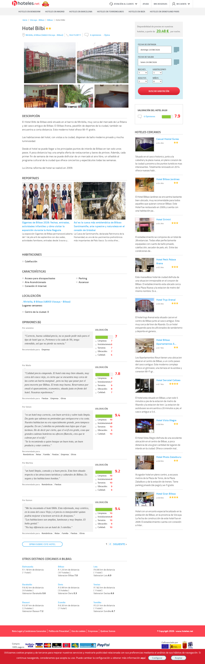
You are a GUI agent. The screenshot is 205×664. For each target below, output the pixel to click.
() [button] (45, 35)
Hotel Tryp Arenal (166, 299)
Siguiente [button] (119, 544)
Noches (142, 69)
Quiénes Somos (107, 631)
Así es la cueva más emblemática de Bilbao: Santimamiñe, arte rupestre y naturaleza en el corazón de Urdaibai (99, 226)
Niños (156, 77)
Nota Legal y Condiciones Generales (29, 631)
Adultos (142, 77)
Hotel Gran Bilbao (166, 493)
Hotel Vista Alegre (166, 420)
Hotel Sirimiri (163, 219)
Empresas (93, 631)
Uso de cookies (78, 631)
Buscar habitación (159, 91)
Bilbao (50, 20)
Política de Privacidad (59, 631)
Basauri (26, 602)
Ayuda (146, 3)
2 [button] (110, 544)
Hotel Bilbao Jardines (168, 179)
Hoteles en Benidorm (29, 11)
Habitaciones (159, 69)
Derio (60, 584)
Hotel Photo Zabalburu (168, 457)
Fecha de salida (146, 56)
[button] (102, 332)
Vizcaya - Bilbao (37, 20)
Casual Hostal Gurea (167, 139)
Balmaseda (27, 566)
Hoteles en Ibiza (137, 11)
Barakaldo (27, 584)
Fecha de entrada (147, 44)
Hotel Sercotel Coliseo (168, 380)
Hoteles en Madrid (54, 11)
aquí (143, 658)
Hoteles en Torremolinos (110, 11)
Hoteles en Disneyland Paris (164, 11)
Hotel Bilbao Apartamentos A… (166, 341)
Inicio (25, 20)
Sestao (97, 584)
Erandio (61, 602)
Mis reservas (160, 3)
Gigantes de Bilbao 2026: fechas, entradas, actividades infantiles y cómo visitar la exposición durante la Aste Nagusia (46, 226)
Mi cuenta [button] (181, 3)
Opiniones (149, 116)
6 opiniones (95, 35)
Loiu (96, 566)
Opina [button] (107, 35)
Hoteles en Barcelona (80, 11)
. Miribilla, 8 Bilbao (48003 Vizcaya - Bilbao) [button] (46, 301)
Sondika (97, 602)
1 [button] (106, 544)
